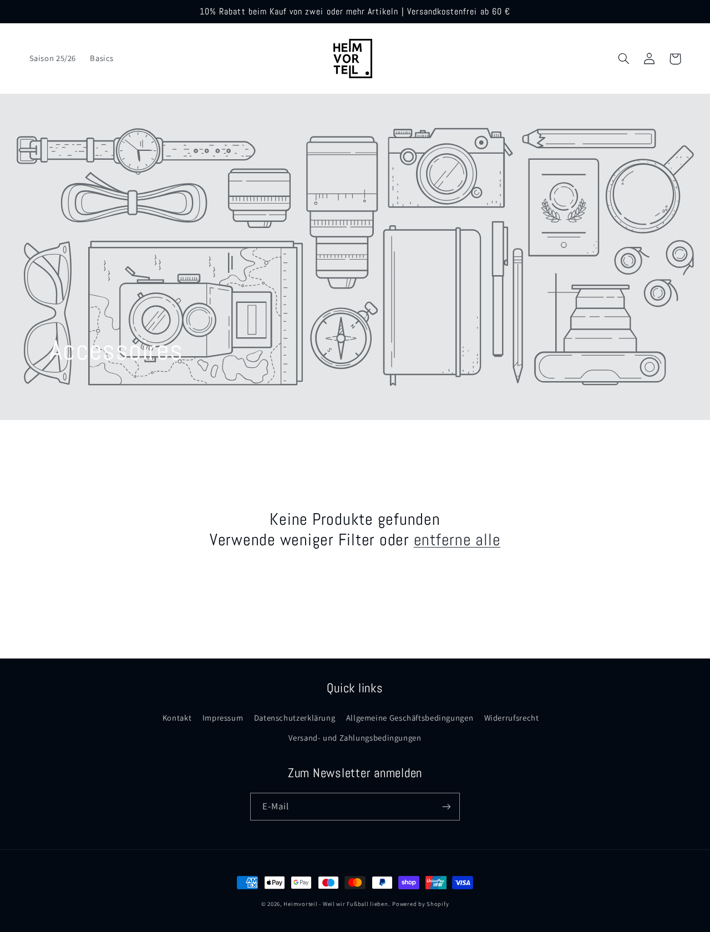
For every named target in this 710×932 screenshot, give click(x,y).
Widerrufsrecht (511, 717)
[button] (624, 59)
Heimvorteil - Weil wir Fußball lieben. (336, 904)
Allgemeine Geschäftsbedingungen (410, 717)
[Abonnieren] (446, 806)
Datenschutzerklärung (295, 717)
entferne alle (457, 540)
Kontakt (177, 717)
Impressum (223, 717)
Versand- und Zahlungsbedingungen (354, 737)
